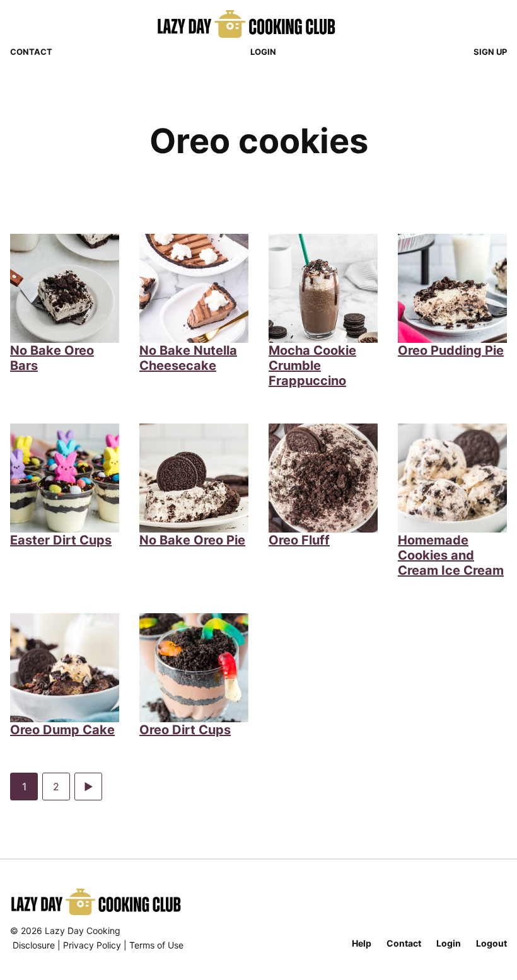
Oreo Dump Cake (62, 729)
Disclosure (34, 945)
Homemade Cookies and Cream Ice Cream (451, 555)
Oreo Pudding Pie (451, 350)
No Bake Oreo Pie (192, 540)
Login (263, 52)
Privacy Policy (92, 945)
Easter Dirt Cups (61, 540)
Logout (491, 943)
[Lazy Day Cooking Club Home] (258, 24)
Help (361, 943)
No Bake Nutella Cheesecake (188, 358)
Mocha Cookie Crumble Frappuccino (312, 365)
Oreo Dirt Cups (185, 729)
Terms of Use (156, 945)
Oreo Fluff (299, 540)
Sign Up (490, 52)
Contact (31, 52)
